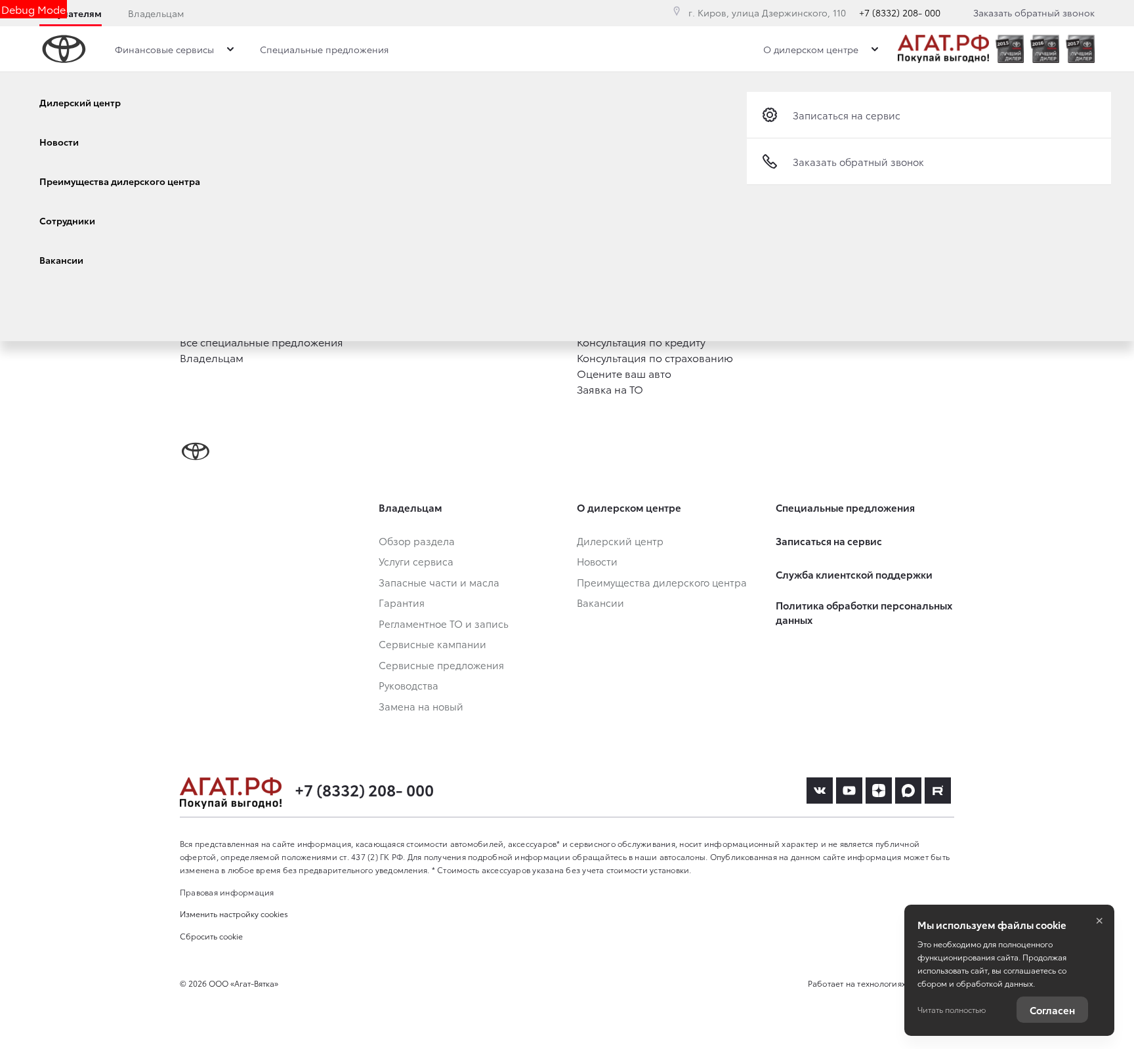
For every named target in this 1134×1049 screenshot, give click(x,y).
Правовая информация (227, 891)
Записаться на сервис (846, 115)
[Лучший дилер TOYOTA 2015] (1010, 49)
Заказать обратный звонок (1034, 12)
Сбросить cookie (211, 935)
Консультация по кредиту (641, 341)
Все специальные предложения (261, 341)
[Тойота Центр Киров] (943, 49)
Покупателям (70, 13)
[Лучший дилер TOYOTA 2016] (1044, 49)
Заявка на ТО (610, 388)
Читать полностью (951, 1009)
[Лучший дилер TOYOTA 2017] (1080, 49)
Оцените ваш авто (624, 373)
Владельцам (156, 13)
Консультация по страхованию (655, 357)
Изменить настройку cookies (234, 913)
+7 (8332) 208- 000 (899, 12)
